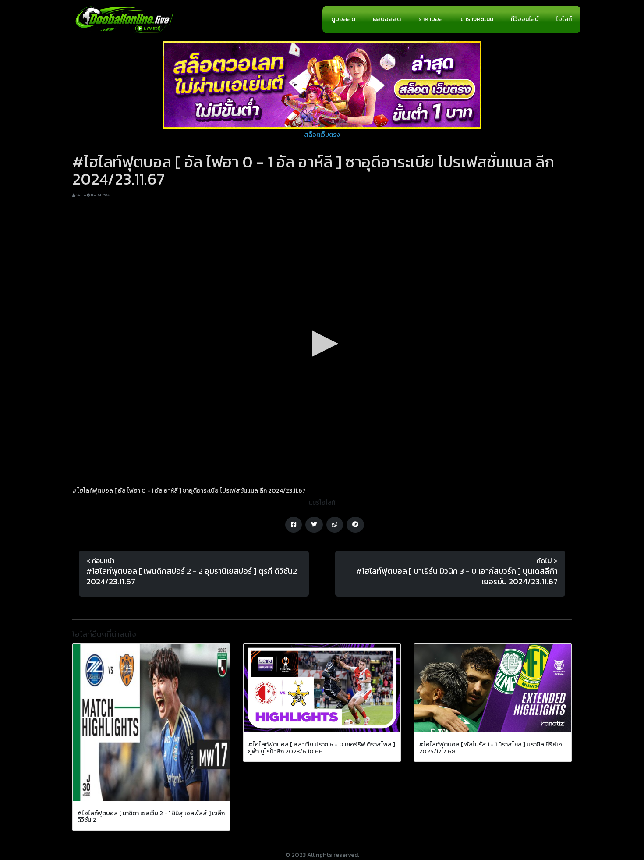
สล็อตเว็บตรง (322, 134)
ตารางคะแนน (476, 19)
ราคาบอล (430, 19)
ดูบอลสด (343, 19)
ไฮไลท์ (564, 19)
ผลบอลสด (387, 19)
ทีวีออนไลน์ (524, 19)
